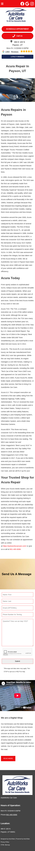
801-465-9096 (15, 549)
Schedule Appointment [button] (17, 29)
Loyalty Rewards (17, 56)
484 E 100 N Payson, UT (18, 43)
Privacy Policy (5, 842)
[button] (22, 4)
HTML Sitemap (5, 845)
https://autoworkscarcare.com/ (14, 546)
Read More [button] (8, 758)
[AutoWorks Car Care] (16, 15)
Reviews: (12, 52)
